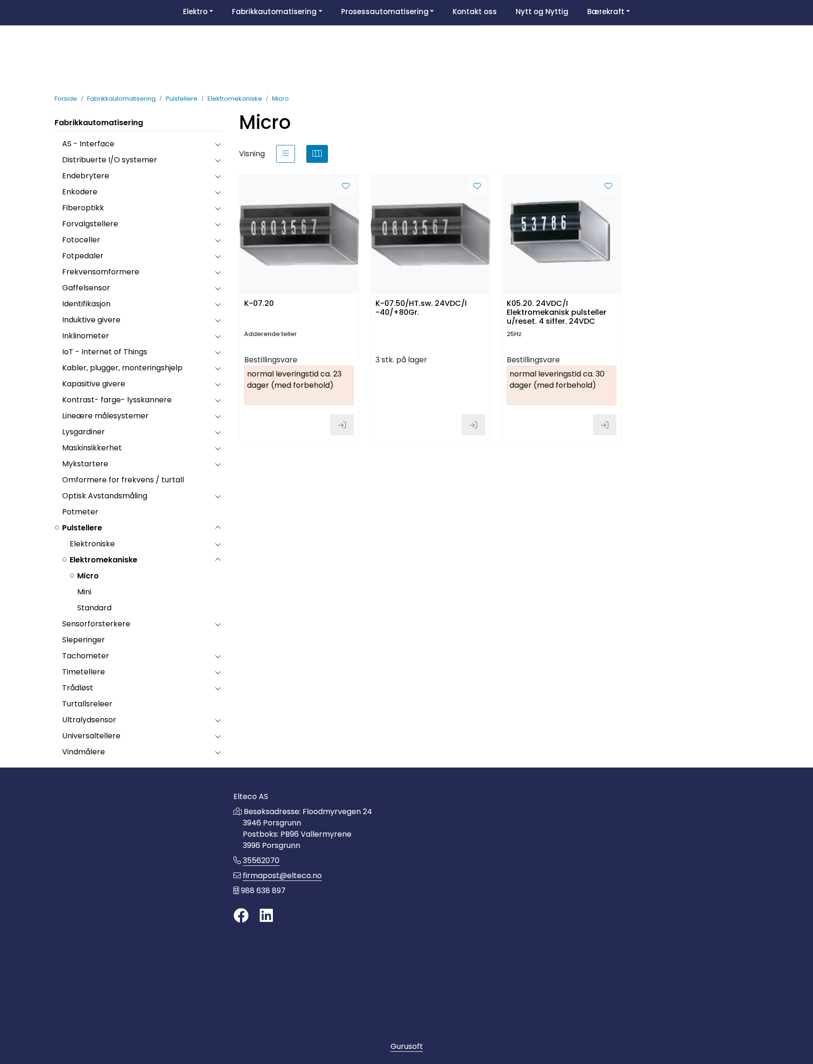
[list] (285, 154)
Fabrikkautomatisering (99, 122)
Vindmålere (83, 751)
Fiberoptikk (83, 207)
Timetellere (83, 671)
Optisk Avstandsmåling (104, 495)
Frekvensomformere (100, 271)
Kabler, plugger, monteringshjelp (122, 367)
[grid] (317, 154)
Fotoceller (81, 239)
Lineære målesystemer (105, 415)
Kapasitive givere (93, 383)
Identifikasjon (86, 303)
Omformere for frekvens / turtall (123, 479)
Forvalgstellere (90, 223)
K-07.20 (259, 304)
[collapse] (217, 144)
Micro (88, 575)
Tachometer (85, 655)
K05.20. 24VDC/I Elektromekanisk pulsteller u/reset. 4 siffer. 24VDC (556, 312)
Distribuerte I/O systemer (109, 159)
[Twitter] (240, 916)
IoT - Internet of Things (104, 351)
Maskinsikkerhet (92, 447)
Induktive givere (91, 319)
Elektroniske (92, 543)
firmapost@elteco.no (282, 875)
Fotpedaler (83, 255)
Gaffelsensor (86, 287)
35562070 (261, 860)
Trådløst (77, 687)
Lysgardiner (83, 431)
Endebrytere (85, 175)
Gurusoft (407, 1046)
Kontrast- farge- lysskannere (117, 399)
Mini (84, 591)
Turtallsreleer (87, 703)
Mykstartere (85, 463)
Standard (94, 607)
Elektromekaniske (103, 559)
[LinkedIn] (266, 916)
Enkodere (79, 191)
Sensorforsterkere (96, 623)
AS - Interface (88, 143)
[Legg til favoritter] (345, 186)
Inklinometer (85, 335)
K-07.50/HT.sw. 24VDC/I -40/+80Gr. (421, 308)
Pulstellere (82, 527)
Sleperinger (83, 639)
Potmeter (80, 511)
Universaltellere (91, 735)
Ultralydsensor (89, 719)
